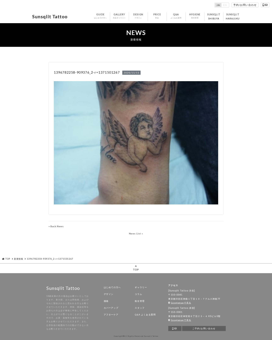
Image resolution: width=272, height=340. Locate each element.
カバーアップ (111, 308)
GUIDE (100, 16)
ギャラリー (141, 287)
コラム (138, 294)
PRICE (157, 16)
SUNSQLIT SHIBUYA (213, 16)
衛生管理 (139, 301)
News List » (136, 233)
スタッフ (139, 308)
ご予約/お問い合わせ (203, 328)
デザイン (108, 294)
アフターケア (111, 314)
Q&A (176, 16)
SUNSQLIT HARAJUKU (233, 16)
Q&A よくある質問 (145, 314)
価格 (106, 301)
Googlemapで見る (181, 303)
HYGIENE (195, 16)
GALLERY (119, 16)
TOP (136, 269)
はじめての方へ (112, 287)
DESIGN (138, 16)
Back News (57, 226)
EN (225, 5)
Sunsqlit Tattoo (50, 16)
